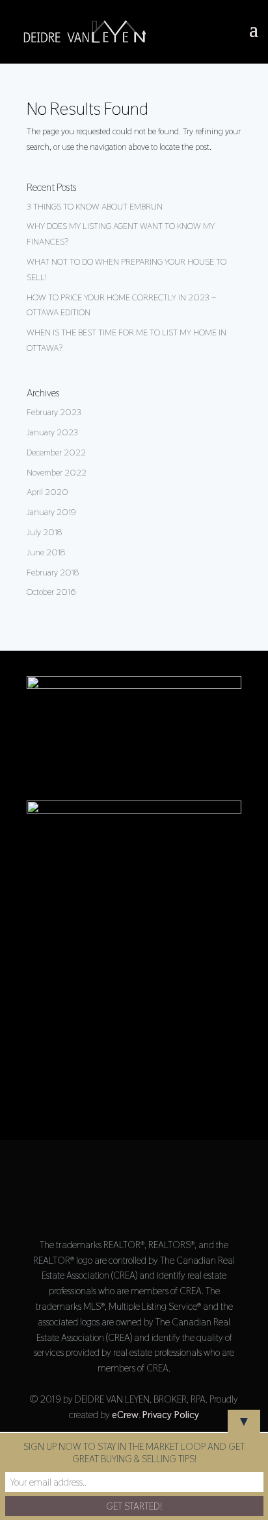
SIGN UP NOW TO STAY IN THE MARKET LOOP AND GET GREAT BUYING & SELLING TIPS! (134, 1452)
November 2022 (57, 472)
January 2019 (51, 512)
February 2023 (54, 412)
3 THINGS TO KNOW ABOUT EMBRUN (95, 206)
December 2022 (56, 452)
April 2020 (47, 492)
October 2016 (51, 591)
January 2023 (52, 432)
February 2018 (53, 572)
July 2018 (44, 532)
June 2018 (46, 552)
